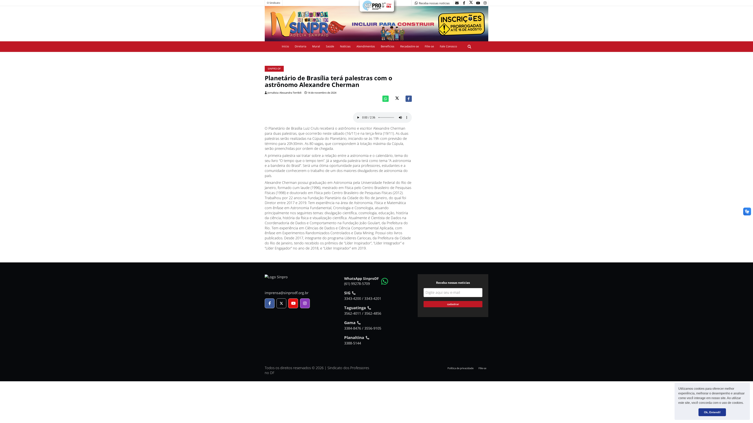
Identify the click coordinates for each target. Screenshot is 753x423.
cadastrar (453, 304)
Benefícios (387, 46)
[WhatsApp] (385, 99)
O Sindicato (273, 3)
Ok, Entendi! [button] (712, 412)
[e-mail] (457, 3)
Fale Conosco (448, 46)
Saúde (330, 46)
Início (285, 46)
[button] (745, 403)
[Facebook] (409, 99)
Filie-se (429, 46)
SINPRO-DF (274, 68)
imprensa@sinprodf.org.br (286, 292)
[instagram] (485, 3)
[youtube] (478, 3)
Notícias (345, 46)
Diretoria (300, 46)
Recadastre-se (409, 46)
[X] (471, 3)
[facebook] (464, 3)
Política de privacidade (460, 368)
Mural (316, 46)
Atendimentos (365, 46)
